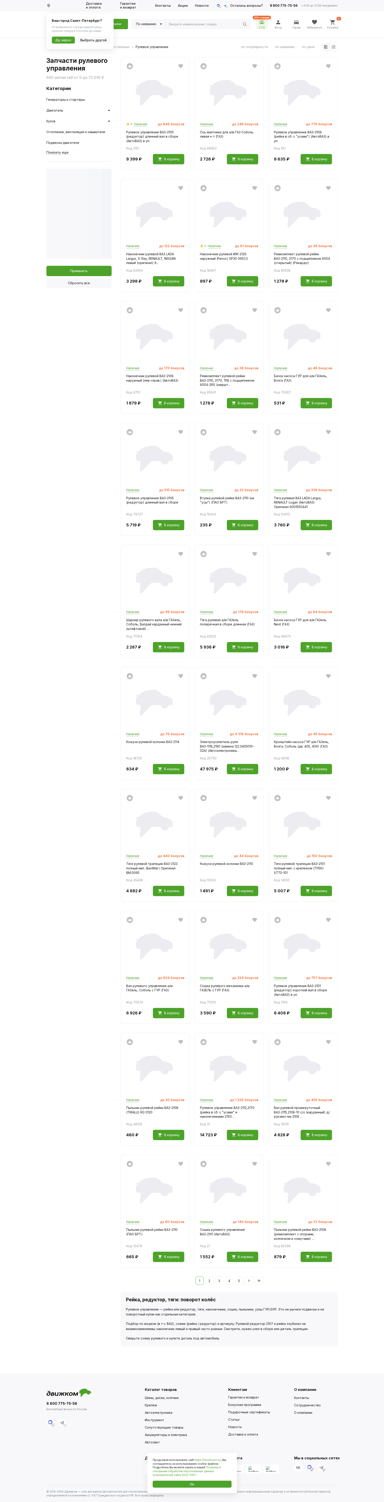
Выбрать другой (93, 40)
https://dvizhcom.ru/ (208, 1460)
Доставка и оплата (94, 5)
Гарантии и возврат (128, 5)
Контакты (163, 5)
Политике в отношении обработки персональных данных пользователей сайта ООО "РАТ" (187, 1471)
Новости (202, 5)
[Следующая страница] (249, 1281)
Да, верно (63, 40)
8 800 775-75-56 (284, 5)
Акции (183, 5)
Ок (192, 1484)
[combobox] (206, 24)
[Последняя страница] (259, 1281)
